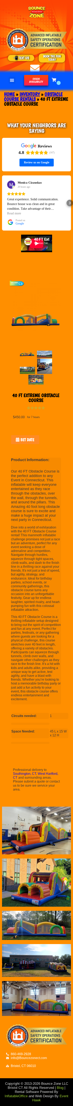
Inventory (29, 94)
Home (9, 94)
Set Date (26, 439)
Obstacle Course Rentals (33, 96)
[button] (12, 80)
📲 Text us (21, 58)
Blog (60, 1088)
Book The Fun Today (52, 57)
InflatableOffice (16, 1096)
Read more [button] (14, 213)
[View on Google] (11, 185)
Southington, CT (24, 773)
